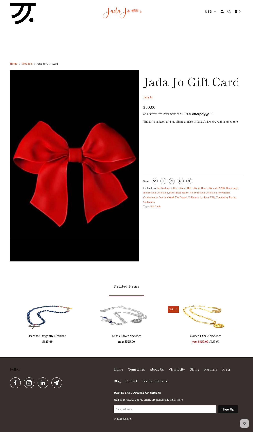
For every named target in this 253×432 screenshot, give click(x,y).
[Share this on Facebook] (162, 181)
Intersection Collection (155, 192)
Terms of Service (155, 381)
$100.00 (163, 139)
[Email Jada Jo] (57, 382)
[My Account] (222, 11)
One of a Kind (166, 197)
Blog (117, 381)
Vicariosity (177, 369)
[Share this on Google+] (180, 181)
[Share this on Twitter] (154, 181)
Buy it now (219, 157)
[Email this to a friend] (188, 181)
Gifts (174, 188)
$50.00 (149, 139)
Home (118, 369)
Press (226, 369)
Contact (131, 381)
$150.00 (179, 139)
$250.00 (209, 139)
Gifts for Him (199, 188)
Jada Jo (147, 97)
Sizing (194, 369)
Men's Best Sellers (179, 192)
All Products (163, 188)
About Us (157, 369)
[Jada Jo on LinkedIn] (44, 382)
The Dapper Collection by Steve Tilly (195, 197)
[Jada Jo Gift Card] (74, 166)
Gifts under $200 (216, 188)
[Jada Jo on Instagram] (30, 382)
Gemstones (136, 369)
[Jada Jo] (23, 13)
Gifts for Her (184, 188)
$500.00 (224, 139)
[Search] (229, 11)
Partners (210, 369)
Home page (232, 188)
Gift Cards (155, 206)
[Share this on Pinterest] (171, 181)
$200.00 (194, 139)
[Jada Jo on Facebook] (16, 382)
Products (27, 63)
